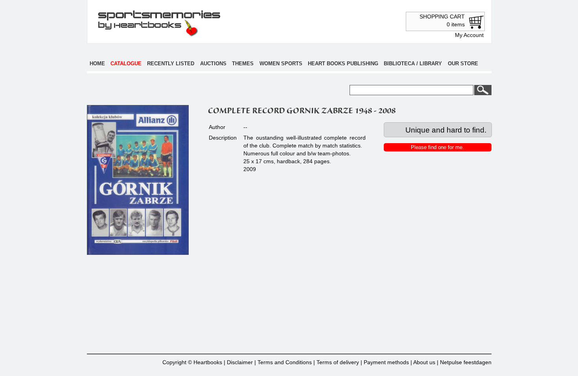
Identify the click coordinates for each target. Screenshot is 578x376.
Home (97, 63)
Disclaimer (240, 362)
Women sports (281, 63)
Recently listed (170, 63)
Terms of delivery (338, 362)
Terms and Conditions (285, 362)
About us (424, 362)
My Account (469, 35)
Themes (243, 63)
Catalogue (126, 63)
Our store (463, 63)
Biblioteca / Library (413, 63)
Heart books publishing (343, 63)
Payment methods (386, 362)
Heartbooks (207, 362)
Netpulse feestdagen (465, 362)
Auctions (213, 63)
